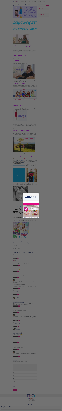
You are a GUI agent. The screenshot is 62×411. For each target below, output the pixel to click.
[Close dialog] (38, 193)
